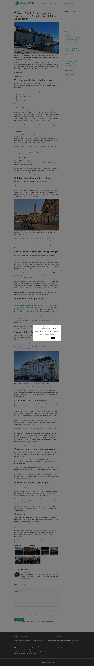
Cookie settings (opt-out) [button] (44, 338)
